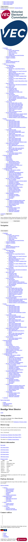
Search (2, 215)
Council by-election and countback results (18, 141)
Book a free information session (15, 106)
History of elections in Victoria (15, 111)
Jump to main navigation (8, 1)
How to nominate (12, 179)
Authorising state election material (16, 172)
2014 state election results (14, 123)
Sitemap (5, 535)
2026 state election (10, 65)
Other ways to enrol (13, 52)
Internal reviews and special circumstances (18, 84)
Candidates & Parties (7, 168)
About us (5, 487)
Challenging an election (14, 90)
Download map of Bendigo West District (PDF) (11, 434)
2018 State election (5, 449)
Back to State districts (5, 400)
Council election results (11, 129)
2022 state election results (14, 121)
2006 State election (5, 456)
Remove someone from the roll (12, 61)
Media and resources (7, 496)
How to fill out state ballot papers (16, 104)
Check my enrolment (10, 56)
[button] (4, 6)
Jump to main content (7, 4)
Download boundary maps (11, 167)
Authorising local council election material (18, 180)
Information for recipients (14, 195)
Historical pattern (4, 459)
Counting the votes (13, 89)
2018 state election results (14, 122)
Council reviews (9, 160)
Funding (8, 199)
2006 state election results (14, 126)
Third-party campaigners (14, 211)
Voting (4, 63)
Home (4, 402)
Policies (7, 493)
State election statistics (13, 154)
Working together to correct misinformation (18, 117)
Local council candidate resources (16, 184)
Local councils (9, 159)
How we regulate (9, 491)
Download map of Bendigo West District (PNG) (11, 437)
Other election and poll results (12, 143)
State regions (8, 157)
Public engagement (10, 488)
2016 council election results (15, 138)
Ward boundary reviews (14, 161)
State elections (12, 94)
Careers (5, 502)
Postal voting (11, 54)
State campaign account (14, 204)
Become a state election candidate (13, 170)
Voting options (12, 66)
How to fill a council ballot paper (16, 105)
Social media (8, 501)
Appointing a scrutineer (14, 176)
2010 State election (5, 454)
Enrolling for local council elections (16, 55)
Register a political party (14, 188)
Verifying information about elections (17, 116)
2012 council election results (15, 139)
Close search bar (4, 222)
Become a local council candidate (13, 178)
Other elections (12, 100)
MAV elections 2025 (13, 144)
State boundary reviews (11, 166)
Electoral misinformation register (16, 115)
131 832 (8, 507)
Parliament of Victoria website (20, 421)
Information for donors (13, 194)
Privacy (5, 533)
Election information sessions (15, 174)
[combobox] (7, 221)
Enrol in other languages (14, 50)
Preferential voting (13, 88)
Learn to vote (9, 101)
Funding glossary (12, 205)
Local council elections (14, 95)
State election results (10, 120)
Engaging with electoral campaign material (18, 113)
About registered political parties (16, 187)
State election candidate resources (16, 177)
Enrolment (5, 48)
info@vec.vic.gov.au (10, 508)
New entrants (11, 196)
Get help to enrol (12, 51)
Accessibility (6, 536)
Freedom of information (11, 495)
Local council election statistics (15, 152)
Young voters (11, 110)
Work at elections (9, 504)
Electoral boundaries (7, 155)
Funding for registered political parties (17, 200)
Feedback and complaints (11, 509)
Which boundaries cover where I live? (14, 165)
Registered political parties (11, 185)
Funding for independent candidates (16, 202)
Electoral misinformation (11, 112)
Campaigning (11, 171)
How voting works (10, 87)
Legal (4, 534)
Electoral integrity (10, 490)
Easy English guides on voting (15, 102)
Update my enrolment (10, 57)
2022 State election (5, 447)
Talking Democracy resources (15, 109)
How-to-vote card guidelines (15, 173)
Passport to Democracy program (15, 107)
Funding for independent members (16, 201)
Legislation (8, 492)
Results (4, 118)
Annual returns (9, 206)
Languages (3, 213)
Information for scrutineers (14, 183)
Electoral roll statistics (10, 62)
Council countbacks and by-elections (16, 96)
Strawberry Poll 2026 (13, 150)
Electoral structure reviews (14, 162)
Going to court (12, 85)
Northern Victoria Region (13, 439)
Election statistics (9, 151)
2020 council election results (15, 134)
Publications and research (11, 498)
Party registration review (14, 191)
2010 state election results (14, 124)
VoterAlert (8, 60)
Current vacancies (10, 503)
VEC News (8, 499)
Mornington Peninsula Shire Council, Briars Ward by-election (17, 74)
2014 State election (5, 452)
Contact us (5, 506)
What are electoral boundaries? (12, 163)
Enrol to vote (9, 49)
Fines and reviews (10, 83)
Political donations (10, 193)
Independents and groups (14, 210)
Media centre (9, 497)
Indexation (11, 198)
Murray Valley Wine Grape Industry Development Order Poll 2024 (16, 148)
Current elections (9, 67)
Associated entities (13, 209)
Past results (3, 445)
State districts (9, 156)
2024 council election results (15, 130)
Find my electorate (4, 485)
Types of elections (10, 93)
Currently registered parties (14, 189)
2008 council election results (15, 140)
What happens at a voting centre (15, 91)
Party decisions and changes (15, 190)
